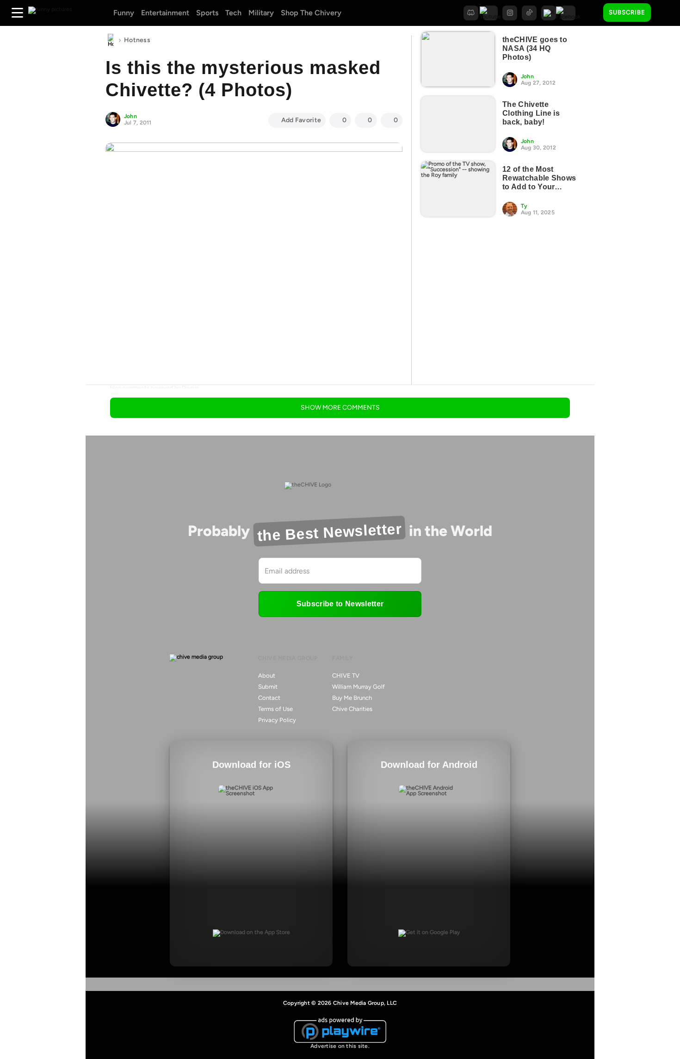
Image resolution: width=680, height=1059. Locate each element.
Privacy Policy (277, 719)
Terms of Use (275, 708)
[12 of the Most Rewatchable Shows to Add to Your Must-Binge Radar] (458, 189)
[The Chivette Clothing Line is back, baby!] (458, 124)
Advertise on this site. (340, 1046)
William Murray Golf (358, 686)
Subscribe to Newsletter (340, 604)
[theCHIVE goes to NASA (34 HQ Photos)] (458, 59)
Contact (269, 697)
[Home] (110, 40)
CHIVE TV (345, 675)
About (266, 675)
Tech (233, 12)
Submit (268, 686)
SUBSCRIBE (627, 12)
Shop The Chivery (311, 12)
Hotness (137, 40)
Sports (207, 12)
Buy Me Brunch (352, 697)
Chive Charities (352, 708)
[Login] (666, 13)
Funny (123, 12)
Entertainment (165, 12)
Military (261, 12)
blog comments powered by (154, 388)
